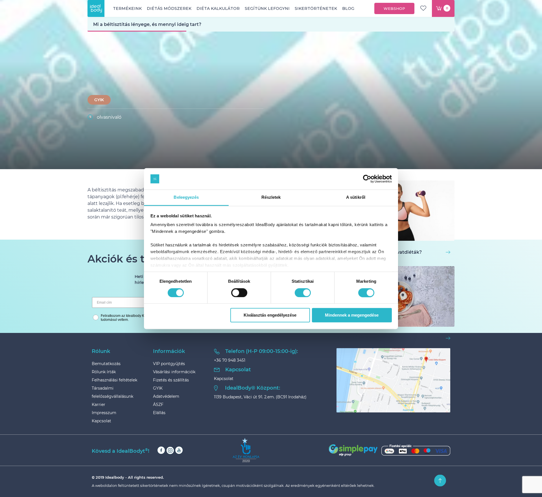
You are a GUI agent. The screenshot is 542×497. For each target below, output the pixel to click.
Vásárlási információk (174, 371)
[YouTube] (179, 450)
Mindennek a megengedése (352, 315)
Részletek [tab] (271, 197)
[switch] (239, 292)
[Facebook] (161, 450)
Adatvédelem (166, 396)
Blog (348, 8)
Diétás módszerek (169, 8)
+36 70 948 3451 (229, 360)
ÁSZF (158, 404)
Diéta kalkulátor (218, 8)
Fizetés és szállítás (171, 380)
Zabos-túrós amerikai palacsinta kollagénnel (388, 338)
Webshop (394, 8)
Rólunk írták (104, 371)
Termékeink (127, 8)
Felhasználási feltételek (114, 380)
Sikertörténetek (316, 8)
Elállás (159, 412)
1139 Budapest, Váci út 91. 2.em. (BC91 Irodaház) (260, 396)
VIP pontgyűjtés (169, 363)
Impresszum (104, 412)
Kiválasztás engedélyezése (270, 315)
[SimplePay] (389, 450)
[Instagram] (170, 450)
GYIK (99, 99)
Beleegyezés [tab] (186, 197)
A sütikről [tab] (355, 197)
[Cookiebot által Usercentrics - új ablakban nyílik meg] (367, 178)
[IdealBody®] (96, 8)
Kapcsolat (101, 420)
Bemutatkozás (106, 363)
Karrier (98, 404)
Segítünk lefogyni (267, 8)
